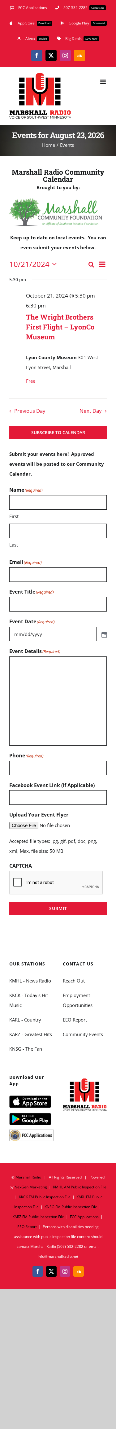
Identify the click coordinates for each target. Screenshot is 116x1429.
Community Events (83, 1034)
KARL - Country (25, 1020)
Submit (58, 908)
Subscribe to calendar (58, 432)
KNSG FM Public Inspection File (71, 1206)
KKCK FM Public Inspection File (45, 1197)
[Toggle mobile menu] (103, 82)
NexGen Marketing (31, 1187)
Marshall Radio (28, 1177)
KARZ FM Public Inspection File (38, 1216)
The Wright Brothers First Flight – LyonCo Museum (60, 326)
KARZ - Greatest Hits (30, 1034)
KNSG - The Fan (25, 1049)
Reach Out (74, 981)
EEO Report (75, 1020)
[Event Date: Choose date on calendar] (104, 634)
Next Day (90, 410)
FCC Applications (84, 1216)
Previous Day (29, 410)
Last (13, 545)
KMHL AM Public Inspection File (79, 1187)
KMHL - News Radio (30, 981)
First (14, 516)
